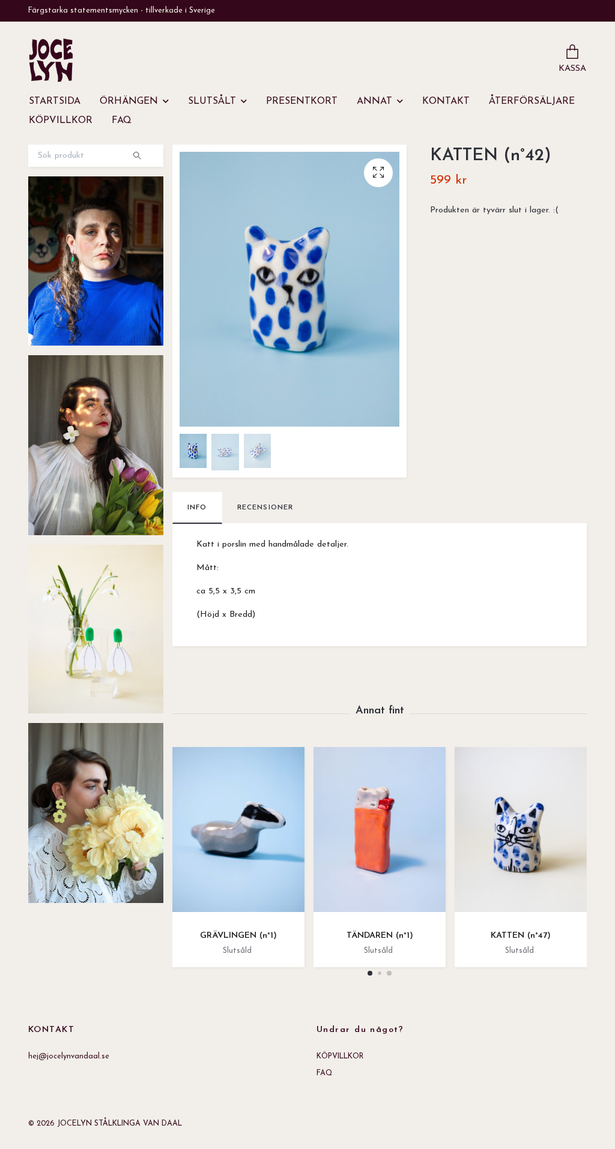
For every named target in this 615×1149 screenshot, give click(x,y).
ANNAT (374, 101)
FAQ (122, 120)
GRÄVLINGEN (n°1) (238, 935)
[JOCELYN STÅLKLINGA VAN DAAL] (51, 60)
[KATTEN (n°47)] (521, 834)
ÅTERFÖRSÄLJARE (532, 101)
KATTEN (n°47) (521, 935)
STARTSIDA (54, 101)
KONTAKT (446, 101)
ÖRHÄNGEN (129, 101)
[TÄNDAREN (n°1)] (380, 834)
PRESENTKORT (302, 101)
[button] (370, 973)
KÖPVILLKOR (60, 120)
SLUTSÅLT (212, 101)
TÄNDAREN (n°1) (380, 935)
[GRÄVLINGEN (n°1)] (238, 834)
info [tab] (197, 507)
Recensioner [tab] (265, 507)
